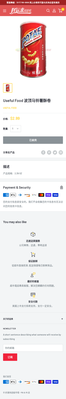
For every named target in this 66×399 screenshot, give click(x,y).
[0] (60, 11)
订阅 (10, 357)
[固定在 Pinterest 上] (49, 152)
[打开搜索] (48, 10)
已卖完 (33, 140)
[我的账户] (54, 10)
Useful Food (10, 108)
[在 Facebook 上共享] (43, 152)
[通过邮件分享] (61, 152)
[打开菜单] (4, 11)
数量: (5, 128)
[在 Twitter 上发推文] (55, 152)
